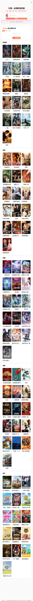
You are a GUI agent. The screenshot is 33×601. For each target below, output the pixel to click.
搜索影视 (16, 18)
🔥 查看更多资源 (16, 37)
